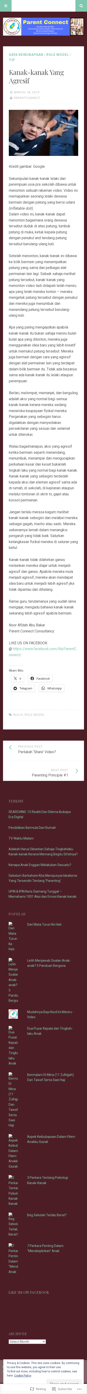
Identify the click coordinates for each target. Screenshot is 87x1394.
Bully (18, 714)
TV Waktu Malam (21, 838)
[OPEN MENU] (6, 6)
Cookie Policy (22, 1375)
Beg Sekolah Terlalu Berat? (47, 1215)
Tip (12, 60)
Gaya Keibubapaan (26, 55)
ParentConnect (27, 98)
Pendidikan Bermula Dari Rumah (32, 828)
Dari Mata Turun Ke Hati (44, 924)
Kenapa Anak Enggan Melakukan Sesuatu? (40, 865)
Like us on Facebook (29, 1292)
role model (57, 55)
